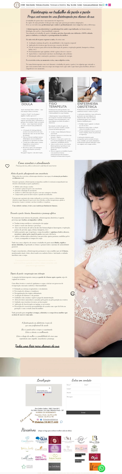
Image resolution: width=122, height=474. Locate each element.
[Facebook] (106, 5)
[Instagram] (109, 5)
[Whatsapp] (103, 5)
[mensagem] (61, 422)
